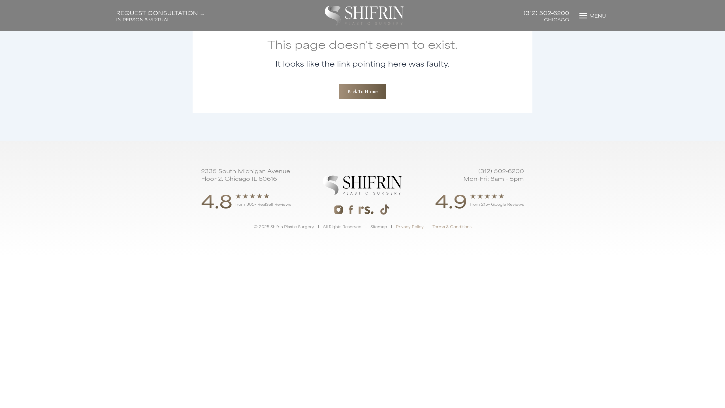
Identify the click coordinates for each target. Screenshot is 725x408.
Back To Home (362, 91)
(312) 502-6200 (546, 12)
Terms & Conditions (452, 226)
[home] (364, 16)
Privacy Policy (410, 226)
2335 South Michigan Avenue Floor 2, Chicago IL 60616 (245, 174)
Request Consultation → (160, 12)
